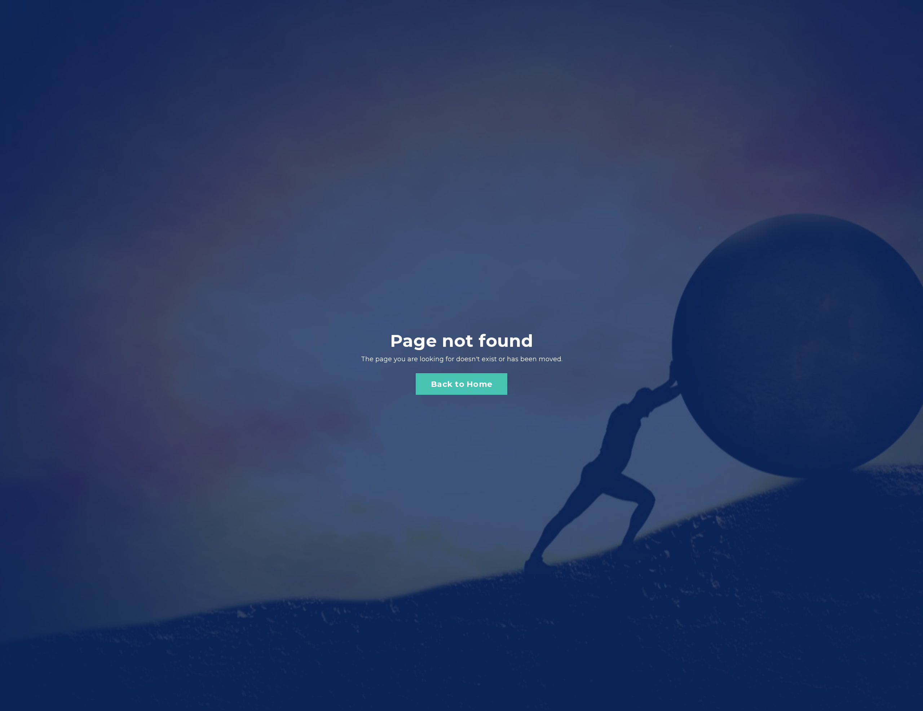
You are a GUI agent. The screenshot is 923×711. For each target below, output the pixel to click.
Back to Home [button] (461, 384)
